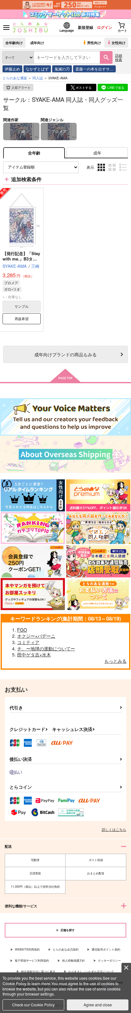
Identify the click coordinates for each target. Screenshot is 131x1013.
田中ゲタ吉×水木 (34, 654)
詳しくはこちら (114, 829)
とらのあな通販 (15, 77)
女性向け (119, 42)
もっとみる (115, 661)
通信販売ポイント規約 (106, 949)
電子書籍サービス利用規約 (32, 960)
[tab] (97, 152)
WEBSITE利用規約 (27, 949)
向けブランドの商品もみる (65, 354)
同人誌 (37, 77)
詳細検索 (118, 57)
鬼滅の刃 (62, 68)
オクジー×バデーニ (36, 636)
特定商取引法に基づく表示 (38, 972)
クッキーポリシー (109, 960)
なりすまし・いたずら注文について (91, 972)
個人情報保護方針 (73, 960)
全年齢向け (14, 42)
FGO (22, 630)
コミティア (28, 642)
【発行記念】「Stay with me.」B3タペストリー (21, 258)
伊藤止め (12, 68)
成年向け (37, 42)
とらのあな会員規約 (66, 949)
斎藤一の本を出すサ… (94, 68)
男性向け (94, 42)
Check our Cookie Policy (33, 1004)
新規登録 (85, 27)
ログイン (104, 27)
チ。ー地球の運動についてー (46, 648)
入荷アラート (21, 87)
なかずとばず (37, 68)
